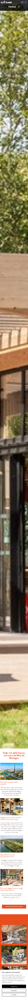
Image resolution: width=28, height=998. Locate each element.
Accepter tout (14, 986)
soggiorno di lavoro (15, 897)
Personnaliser (14, 990)
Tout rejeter (14, 994)
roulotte (6, 827)
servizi (16, 862)
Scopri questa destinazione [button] (14, 906)
